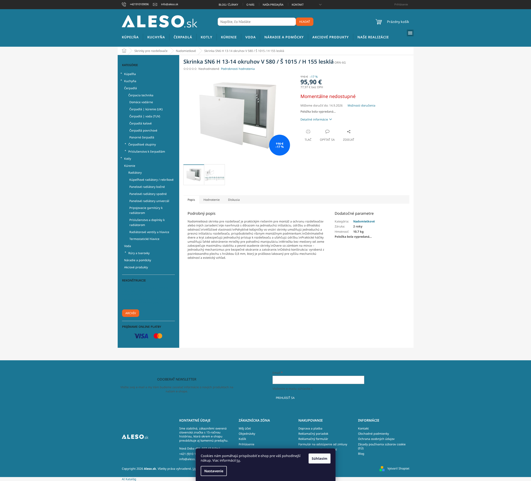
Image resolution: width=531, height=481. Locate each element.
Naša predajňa (273, 4)
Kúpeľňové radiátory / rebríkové (151, 180)
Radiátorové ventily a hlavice (149, 232)
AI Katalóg (129, 479)
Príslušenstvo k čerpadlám (146, 151)
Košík (242, 439)
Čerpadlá (130, 88)
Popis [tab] (191, 200)
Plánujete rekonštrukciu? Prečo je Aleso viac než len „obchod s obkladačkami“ (145, 291)
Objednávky (247, 434)
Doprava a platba (310, 428)
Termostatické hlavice (144, 239)
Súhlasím (319, 458)
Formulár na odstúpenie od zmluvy (322, 444)
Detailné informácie (314, 119)
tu (238, 460)
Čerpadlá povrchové (143, 130)
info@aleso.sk (188, 459)
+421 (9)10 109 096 (192, 454)
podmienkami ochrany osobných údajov (341, 389)
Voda (127, 246)
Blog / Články (228, 4)
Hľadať (304, 22)
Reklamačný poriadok (313, 434)
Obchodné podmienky (373, 434)
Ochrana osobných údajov (376, 439)
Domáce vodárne (141, 102)
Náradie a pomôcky (137, 260)
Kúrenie (129, 166)
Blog (361, 454)
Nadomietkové (364, 221)
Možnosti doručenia (361, 105)
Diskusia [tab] (234, 200)
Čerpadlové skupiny (142, 144)
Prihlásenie (246, 444)
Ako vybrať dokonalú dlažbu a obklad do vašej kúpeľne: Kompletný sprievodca (148, 302)
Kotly (127, 159)
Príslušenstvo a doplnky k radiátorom (147, 222)
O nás (250, 4)
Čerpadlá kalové (140, 123)
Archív (130, 313)
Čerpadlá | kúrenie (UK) (146, 109)
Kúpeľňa (130, 74)
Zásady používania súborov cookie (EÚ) (382, 446)
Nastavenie (213, 471)
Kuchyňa (130, 81)
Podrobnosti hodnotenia (238, 69)
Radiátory (135, 173)
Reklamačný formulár (313, 439)
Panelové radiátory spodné (148, 194)
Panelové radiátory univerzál (149, 201)
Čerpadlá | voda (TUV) (144, 116)
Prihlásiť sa (285, 398)
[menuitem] (130, 37)
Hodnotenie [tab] (211, 200)
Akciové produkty (136, 267)
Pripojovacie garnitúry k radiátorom (146, 210)
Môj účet (245, 428)
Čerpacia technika (140, 95)
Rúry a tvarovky (139, 253)
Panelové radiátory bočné (147, 187)
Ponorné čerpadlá (141, 137)
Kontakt (298, 4)
